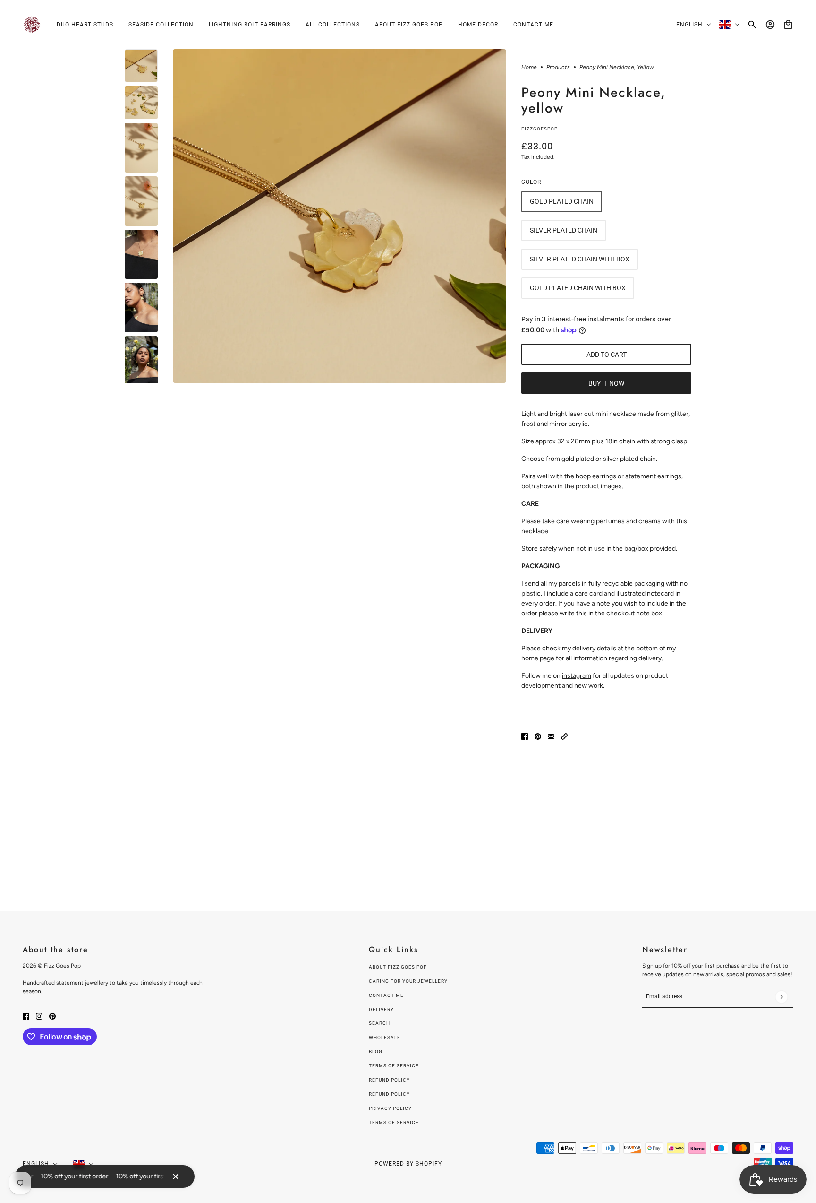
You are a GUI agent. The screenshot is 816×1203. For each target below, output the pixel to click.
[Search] (752, 24)
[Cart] (788, 24)
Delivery (381, 1009)
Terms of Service (394, 1065)
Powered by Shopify (408, 1163)
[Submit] (781, 996)
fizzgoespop (539, 128)
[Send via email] (551, 735)
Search (379, 1023)
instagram (576, 676)
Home (529, 67)
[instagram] (39, 1015)
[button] (564, 735)
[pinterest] (52, 1015)
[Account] (770, 24)
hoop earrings (596, 476)
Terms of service (394, 1122)
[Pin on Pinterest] (538, 735)
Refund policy (389, 1079)
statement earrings (653, 476)
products (558, 67)
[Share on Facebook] (525, 735)
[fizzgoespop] (32, 24)
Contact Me (386, 995)
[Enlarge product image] (339, 216)
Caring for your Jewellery (408, 981)
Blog (375, 1051)
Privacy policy (390, 1108)
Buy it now (606, 383)
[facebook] (26, 1015)
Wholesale (384, 1037)
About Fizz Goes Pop (398, 966)
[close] (175, 1176)
